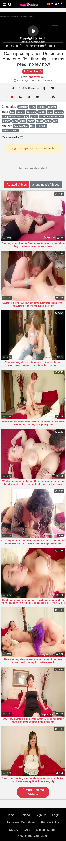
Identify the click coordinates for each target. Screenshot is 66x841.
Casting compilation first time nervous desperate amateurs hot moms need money (33, 304)
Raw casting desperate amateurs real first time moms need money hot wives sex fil (33, 661)
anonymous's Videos (45, 184)
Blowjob (52, 107)
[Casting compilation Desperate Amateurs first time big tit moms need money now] (33, 216)
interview (52, 116)
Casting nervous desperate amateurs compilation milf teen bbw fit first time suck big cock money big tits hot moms (33, 602)
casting (59, 112)
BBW (32, 107)
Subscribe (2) (33, 71)
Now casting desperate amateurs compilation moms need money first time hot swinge (33, 363)
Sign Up (41, 815)
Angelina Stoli (21, 126)
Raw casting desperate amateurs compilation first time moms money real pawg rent (33, 423)
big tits (41, 112)
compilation (9, 116)
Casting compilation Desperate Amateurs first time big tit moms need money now (33, 245)
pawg (15, 121)
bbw (12, 112)
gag (26, 116)
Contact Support (46, 829)
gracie (34, 116)
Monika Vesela (10, 130)
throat (39, 121)
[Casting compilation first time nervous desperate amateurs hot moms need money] (33, 276)
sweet (31, 121)
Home (10, 815)
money (6, 121)
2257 (27, 829)
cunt (19, 116)
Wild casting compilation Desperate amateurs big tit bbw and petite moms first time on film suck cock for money (33, 484)
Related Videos (17, 184)
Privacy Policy (50, 822)
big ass (20, 112)
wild (55, 121)
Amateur (22, 107)
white (48, 121)
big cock (31, 112)
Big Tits (42, 107)
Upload (25, 815)
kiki (61, 116)
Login (56, 815)
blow (50, 112)
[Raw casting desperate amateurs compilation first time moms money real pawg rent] (33, 394)
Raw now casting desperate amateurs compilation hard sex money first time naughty (33, 720)
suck (22, 121)
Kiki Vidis (42, 126)
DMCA (13, 829)
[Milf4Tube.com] (29, 4)
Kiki (32, 126)
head (42, 116)
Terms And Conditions (21, 822)
